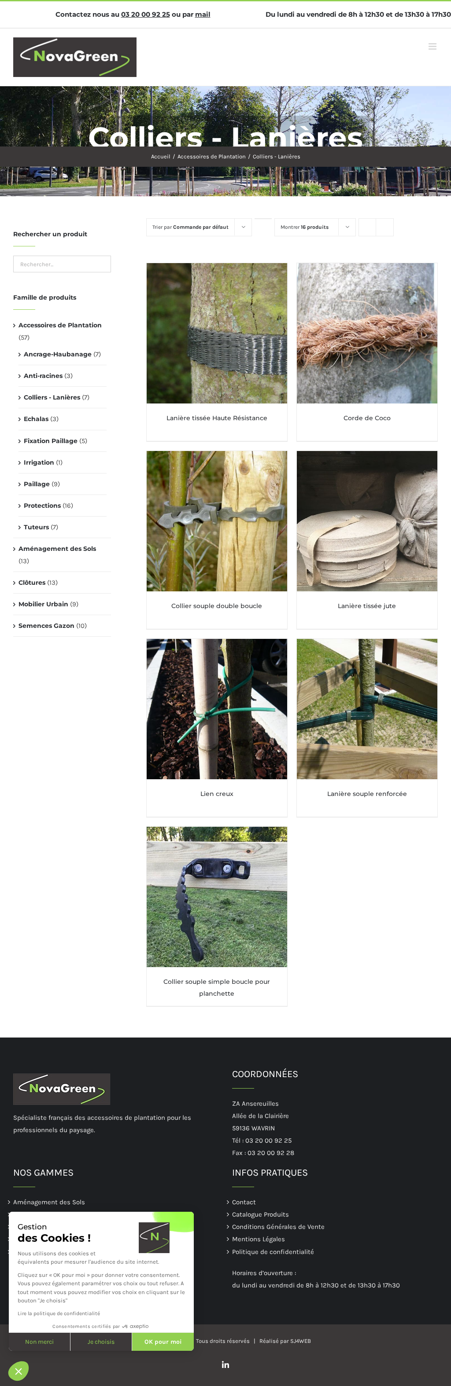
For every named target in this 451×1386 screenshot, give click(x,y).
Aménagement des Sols (57, 549)
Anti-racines (43, 376)
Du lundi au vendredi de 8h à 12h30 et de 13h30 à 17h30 (358, 14)
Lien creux (216, 794)
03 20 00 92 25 (145, 14)
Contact (244, 1202)
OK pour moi (163, 1342)
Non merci (39, 1342)
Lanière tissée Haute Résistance (216, 418)
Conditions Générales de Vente (278, 1227)
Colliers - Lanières (52, 397)
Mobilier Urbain (43, 604)
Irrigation (39, 462)
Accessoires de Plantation (60, 325)
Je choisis (101, 1342)
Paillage (37, 484)
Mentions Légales (258, 1239)
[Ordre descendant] (263, 218)
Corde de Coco (367, 418)
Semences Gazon (46, 626)
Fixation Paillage (51, 441)
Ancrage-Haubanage (58, 354)
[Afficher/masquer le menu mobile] (433, 46)
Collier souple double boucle (216, 606)
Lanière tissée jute (367, 606)
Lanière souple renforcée (367, 794)
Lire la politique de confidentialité (59, 1313)
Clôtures (31, 583)
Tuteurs (36, 527)
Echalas (36, 419)
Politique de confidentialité (273, 1252)
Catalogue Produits (260, 1214)
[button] (18, 1371)
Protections (42, 506)
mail (203, 14)
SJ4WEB (300, 1341)
